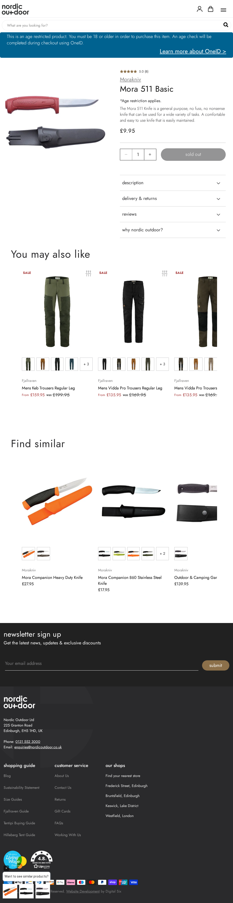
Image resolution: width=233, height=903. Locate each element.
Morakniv (130, 79)
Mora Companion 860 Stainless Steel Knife (130, 580)
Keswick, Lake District (122, 805)
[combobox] (116, 25)
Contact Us (63, 787)
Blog (7, 775)
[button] (210, 10)
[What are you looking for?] (225, 25)
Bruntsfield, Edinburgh (122, 795)
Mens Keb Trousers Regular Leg (48, 388)
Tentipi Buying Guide (19, 823)
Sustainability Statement (21, 787)
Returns (60, 799)
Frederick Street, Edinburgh (126, 785)
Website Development (83, 891)
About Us (62, 775)
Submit (215, 665)
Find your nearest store (123, 775)
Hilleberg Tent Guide (19, 834)
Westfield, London (120, 815)
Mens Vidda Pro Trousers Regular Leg (130, 388)
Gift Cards (62, 811)
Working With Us (68, 834)
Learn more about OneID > (193, 51)
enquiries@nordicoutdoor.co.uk (38, 747)
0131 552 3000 (27, 741)
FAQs (59, 823)
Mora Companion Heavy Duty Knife (52, 577)
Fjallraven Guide (16, 811)
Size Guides (13, 799)
